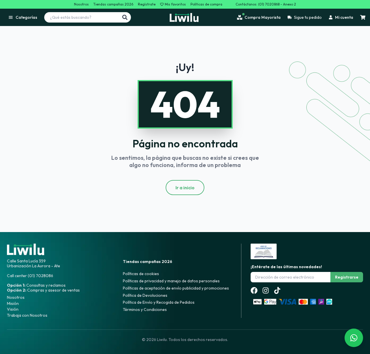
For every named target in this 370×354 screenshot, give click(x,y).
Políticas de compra (206, 4)
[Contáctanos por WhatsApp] (354, 338)
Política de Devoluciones (145, 295)
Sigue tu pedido (308, 17)
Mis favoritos (175, 4)
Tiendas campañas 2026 (113, 4)
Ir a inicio (185, 187)
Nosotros (81, 4)
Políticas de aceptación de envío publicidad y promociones (176, 288)
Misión (13, 303)
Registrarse (346, 277)
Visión (12, 309)
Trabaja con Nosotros (27, 315)
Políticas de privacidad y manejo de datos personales (171, 280)
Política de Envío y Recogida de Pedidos (159, 302)
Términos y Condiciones (145, 309)
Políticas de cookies (141, 273)
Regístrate (147, 4)
